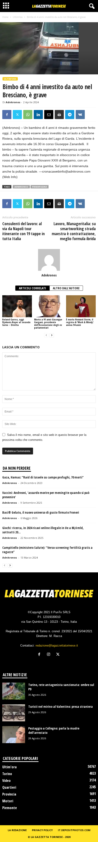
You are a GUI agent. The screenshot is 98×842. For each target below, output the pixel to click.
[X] (17, 114)
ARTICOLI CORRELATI (32, 288)
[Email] (48, 114)
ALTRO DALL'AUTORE (66, 288)
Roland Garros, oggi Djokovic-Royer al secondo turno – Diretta (16, 322)
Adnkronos (13, 102)
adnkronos (21, 186)
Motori (7, 800)
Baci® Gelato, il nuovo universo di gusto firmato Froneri (40, 512)
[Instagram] (49, 655)
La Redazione (17, 830)
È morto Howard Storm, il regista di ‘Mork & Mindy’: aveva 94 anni (80, 322)
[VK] (80, 114)
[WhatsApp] (27, 114)
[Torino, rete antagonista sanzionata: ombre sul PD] (13, 691)
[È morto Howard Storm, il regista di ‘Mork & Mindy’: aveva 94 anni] (81, 306)
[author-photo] (49, 260)
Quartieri (9, 787)
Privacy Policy (42, 830)
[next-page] (51, 335)
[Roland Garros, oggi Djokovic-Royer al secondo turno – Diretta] (17, 306)
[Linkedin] (38, 114)
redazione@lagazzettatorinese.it (57, 645)
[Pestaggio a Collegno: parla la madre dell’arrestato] (13, 734)
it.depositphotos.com (74, 830)
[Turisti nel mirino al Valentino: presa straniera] (13, 712)
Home (5, 17)
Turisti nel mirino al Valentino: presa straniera (60, 706)
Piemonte (9, 807)
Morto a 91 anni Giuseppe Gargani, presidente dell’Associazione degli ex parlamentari (48, 323)
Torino (7, 773)
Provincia (9, 794)
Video (6, 780)
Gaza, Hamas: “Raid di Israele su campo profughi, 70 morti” (43, 477)
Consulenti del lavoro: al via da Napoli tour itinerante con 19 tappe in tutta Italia (23, 231)
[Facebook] (6, 114)
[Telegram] (69, 114)
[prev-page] (46, 335)
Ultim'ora (18, 17)
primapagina (39, 186)
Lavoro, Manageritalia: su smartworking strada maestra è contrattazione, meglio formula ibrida (74, 231)
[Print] (59, 114)
